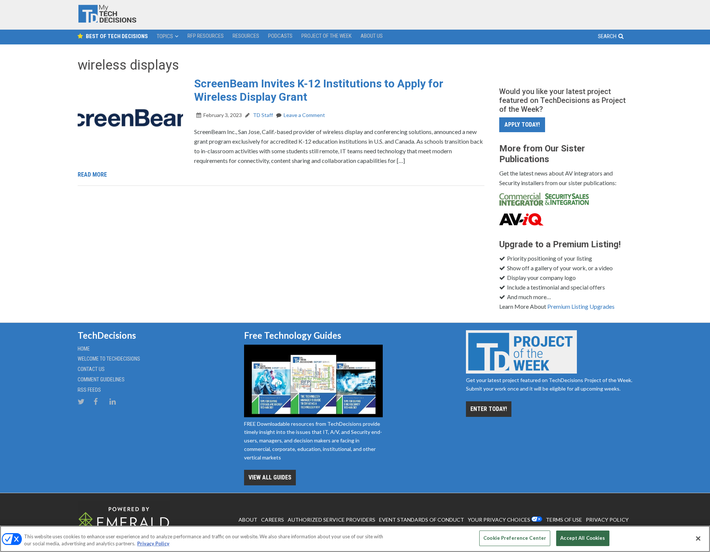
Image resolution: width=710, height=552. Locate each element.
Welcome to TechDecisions (109, 359)
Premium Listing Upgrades (581, 306)
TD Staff (262, 115)
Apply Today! (522, 124)
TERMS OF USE (564, 519)
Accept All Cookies (582, 538)
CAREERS (272, 519)
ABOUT (248, 519)
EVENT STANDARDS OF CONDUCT (421, 519)
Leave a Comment (304, 115)
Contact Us (91, 369)
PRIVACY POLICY (607, 519)
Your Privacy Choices (499, 519)
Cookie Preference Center (514, 538)
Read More (92, 174)
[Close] (698, 538)
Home (84, 349)
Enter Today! (488, 408)
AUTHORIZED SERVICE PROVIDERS (331, 519)
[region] (355, 539)
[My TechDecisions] (107, 20)
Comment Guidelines (101, 379)
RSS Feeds (89, 390)
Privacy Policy (153, 544)
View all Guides (269, 477)
